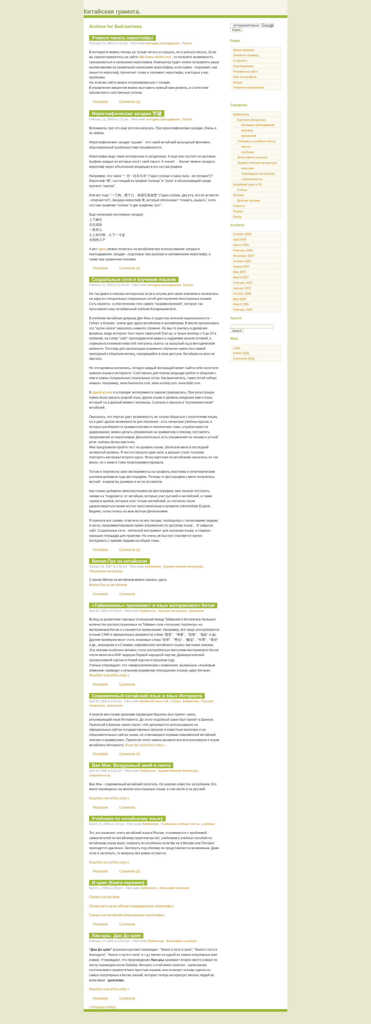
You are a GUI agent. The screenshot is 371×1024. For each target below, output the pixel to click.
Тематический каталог (248, 87)
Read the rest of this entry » (109, 675)
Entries (241, 353)
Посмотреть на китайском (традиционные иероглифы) (131, 906)
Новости (239, 205)
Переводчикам (243, 66)
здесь (103, 249)
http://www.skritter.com (155, 57)
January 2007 (242, 288)
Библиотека (153, 566)
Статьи (176, 701)
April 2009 (239, 239)
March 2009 (241, 245)
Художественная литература (183, 566)
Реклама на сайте (245, 71)
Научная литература (172, 610)
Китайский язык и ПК (154, 701)
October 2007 (242, 261)
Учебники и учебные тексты (180, 823)
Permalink (101, 102)
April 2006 (239, 299)
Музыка (238, 195)
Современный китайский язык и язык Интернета (147, 695)
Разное (187, 43)
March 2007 (241, 277)
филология (196, 610)
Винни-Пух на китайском (119, 561)
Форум (237, 82)
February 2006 (243, 309)
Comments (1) (129, 102)
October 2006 (242, 293)
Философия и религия (174, 888)
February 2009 (243, 250)
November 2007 (243, 255)
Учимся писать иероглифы (122, 37)
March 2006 (241, 304)
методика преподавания (163, 43)
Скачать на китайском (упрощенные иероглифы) (126, 915)
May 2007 (239, 271)
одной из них (102, 392)
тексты (246, 146)
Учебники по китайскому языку (127, 818)
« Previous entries (102, 1007)
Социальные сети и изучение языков (134, 279)
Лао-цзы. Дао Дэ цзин (116, 935)
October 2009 (242, 234)
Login (236, 347)
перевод (247, 130)
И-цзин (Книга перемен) (118, 882)
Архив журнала (243, 50)
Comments (127, 594)
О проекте (240, 60)
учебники (208, 823)
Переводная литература (105, 571)
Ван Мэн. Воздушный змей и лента (131, 765)
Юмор (237, 216)
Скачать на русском (104, 897)
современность (100, 775)
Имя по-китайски (244, 76)
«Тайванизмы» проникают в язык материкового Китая (153, 605)
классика (247, 168)
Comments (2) (129, 268)
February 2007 (243, 282)
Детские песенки (248, 200)
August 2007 (241, 266)
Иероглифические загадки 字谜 (127, 113)
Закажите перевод (245, 55)
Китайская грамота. (112, 11)
